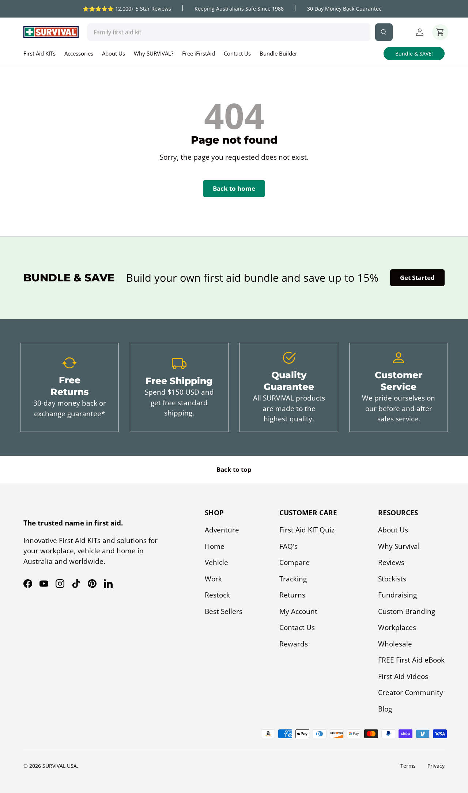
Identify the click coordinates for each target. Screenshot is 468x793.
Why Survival (399, 546)
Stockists (392, 579)
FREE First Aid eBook (411, 660)
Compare (294, 562)
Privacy (436, 765)
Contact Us (237, 53)
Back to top (234, 469)
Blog (385, 709)
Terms (408, 765)
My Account (298, 611)
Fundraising (397, 595)
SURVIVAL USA (59, 765)
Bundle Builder (278, 53)
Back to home (234, 188)
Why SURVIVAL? (153, 53)
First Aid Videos (403, 676)
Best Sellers (223, 611)
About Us (113, 53)
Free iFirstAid (198, 53)
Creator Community (410, 692)
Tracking (293, 579)
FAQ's (288, 546)
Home (214, 546)
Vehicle (216, 562)
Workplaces (397, 627)
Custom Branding (406, 611)
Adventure (222, 530)
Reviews (391, 562)
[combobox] (228, 32)
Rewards (293, 644)
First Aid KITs (39, 53)
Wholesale (395, 644)
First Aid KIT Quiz (307, 530)
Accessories (78, 53)
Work (213, 579)
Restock (217, 595)
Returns (292, 595)
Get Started (417, 277)
